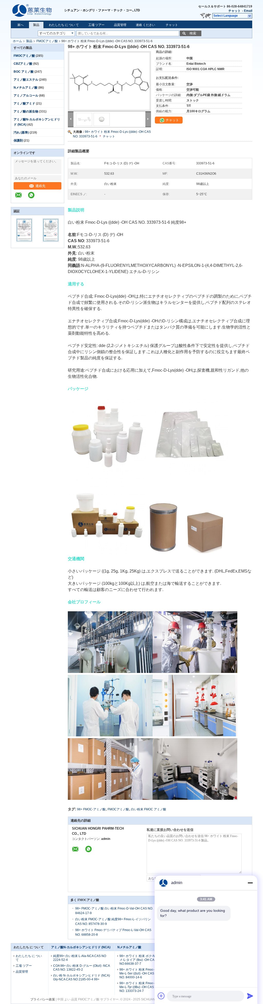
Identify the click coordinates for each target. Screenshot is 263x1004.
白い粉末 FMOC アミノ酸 (148, 809)
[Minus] (250, 883)
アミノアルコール (26, 95)
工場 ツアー (96, 25)
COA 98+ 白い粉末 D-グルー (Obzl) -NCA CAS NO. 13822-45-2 (81, 967)
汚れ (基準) (21, 132)
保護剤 (18, 140)
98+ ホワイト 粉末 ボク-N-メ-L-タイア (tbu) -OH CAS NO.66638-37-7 (137, 959)
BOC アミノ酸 (24, 71)
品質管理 (120, 25)
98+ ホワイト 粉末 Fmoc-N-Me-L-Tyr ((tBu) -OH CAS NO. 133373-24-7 (138, 987)
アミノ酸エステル (26, 79)
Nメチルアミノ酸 (25, 87)
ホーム (17, 41)
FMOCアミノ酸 (47, 41)
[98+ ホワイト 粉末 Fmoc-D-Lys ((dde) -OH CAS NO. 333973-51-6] (109, 81)
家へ (20, 25)
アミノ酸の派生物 (26, 111)
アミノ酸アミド (24, 103)
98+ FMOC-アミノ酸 (91, 809)
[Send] (250, 995)
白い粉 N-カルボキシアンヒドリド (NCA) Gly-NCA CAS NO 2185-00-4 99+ (81, 977)
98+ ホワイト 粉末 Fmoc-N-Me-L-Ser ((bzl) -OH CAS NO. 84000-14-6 (138, 973)
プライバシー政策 (42, 999)
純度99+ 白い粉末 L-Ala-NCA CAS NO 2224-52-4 (79, 958)
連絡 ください (145, 25)
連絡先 (40, 186)
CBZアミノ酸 (23, 63)
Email (248, 11)
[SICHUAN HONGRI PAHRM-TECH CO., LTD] (37, 10)
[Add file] (161, 995)
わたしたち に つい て (64, 25)
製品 (36, 25)
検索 (193, 33)
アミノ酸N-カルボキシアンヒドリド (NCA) (80, 947)
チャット (234, 11)
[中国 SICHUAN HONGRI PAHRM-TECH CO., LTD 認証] (24, 244)
